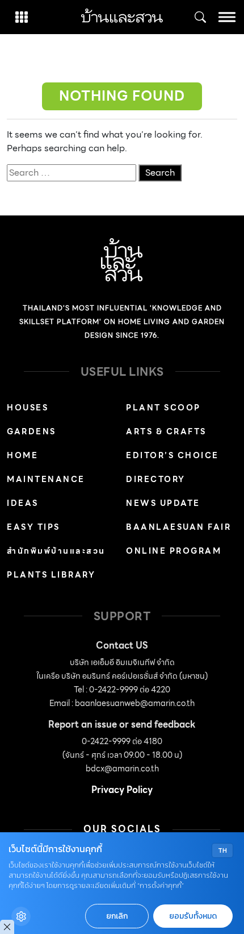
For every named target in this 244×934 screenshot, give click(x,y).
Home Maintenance (46, 467)
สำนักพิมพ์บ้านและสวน (56, 551)
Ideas (23, 503)
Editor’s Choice (172, 455)
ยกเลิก (117, 916)
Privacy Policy (122, 790)
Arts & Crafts (166, 431)
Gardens (31, 431)
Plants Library (51, 574)
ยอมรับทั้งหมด (193, 916)
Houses (27, 407)
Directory (156, 479)
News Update (163, 503)
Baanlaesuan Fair (178, 527)
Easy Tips (33, 527)
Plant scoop (163, 407)
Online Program (173, 551)
